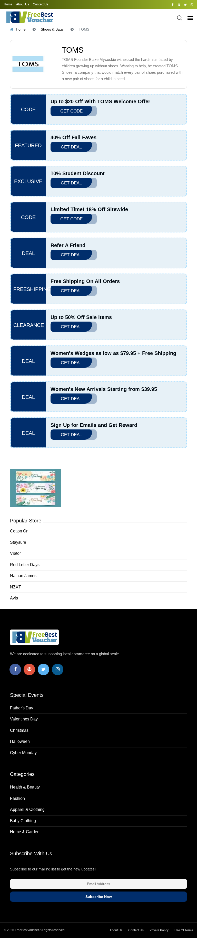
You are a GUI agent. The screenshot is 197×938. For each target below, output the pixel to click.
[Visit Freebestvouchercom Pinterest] (179, 4)
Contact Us (40, 4)
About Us (22, 4)
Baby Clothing (23, 821)
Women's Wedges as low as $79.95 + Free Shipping (113, 353)
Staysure (18, 542)
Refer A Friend (68, 245)
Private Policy (159, 930)
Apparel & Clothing (27, 809)
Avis (14, 598)
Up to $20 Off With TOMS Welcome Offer (100, 101)
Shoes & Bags (52, 29)
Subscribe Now (98, 897)
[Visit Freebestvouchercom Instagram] (192, 4)
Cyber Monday (23, 753)
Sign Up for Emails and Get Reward (94, 425)
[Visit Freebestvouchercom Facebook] (172, 4)
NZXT (15, 587)
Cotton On (19, 531)
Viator (15, 553)
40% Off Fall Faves (73, 137)
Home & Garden (25, 832)
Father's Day (21, 708)
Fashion (17, 798)
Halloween (20, 741)
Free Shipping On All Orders (85, 281)
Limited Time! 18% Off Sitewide (89, 209)
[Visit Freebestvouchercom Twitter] (185, 4)
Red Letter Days (25, 564)
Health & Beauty (25, 787)
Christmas (19, 730)
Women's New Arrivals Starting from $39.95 (104, 389)
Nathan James (23, 576)
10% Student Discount (78, 173)
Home (8, 4)
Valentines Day (24, 719)
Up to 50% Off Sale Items (81, 317)
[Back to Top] (185, 929)
